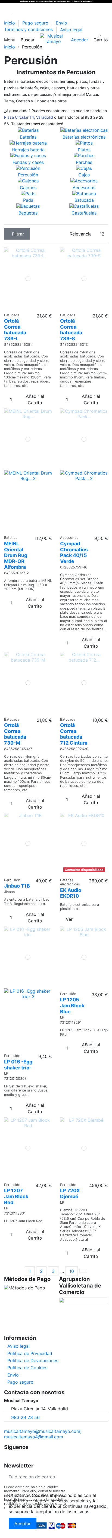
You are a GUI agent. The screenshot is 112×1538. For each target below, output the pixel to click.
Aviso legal (71, 29)
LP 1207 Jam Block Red (16, 1196)
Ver (69, 919)
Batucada (84, 200)
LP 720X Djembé (70, 1193)
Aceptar (22, 1523)
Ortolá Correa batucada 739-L (15, 329)
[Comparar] (26, 307)
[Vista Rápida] (30, 307)
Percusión (28, 175)
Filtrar (18, 234)
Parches (84, 162)
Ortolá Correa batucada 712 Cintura (73, 734)
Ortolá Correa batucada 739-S (71, 329)
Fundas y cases (28, 162)
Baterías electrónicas (84, 137)
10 (71, 1271)
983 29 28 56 (25, 1417)
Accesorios (84, 187)
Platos (84, 149)
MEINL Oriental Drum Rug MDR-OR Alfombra (15, 555)
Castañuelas (84, 213)
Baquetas (28, 213)
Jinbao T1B (17, 886)
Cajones (28, 187)
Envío (62, 23)
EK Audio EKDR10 (70, 893)
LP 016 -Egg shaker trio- (18, 1065)
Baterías (28, 137)
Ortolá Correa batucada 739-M (15, 734)
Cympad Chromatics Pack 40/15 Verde (74, 552)
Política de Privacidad (29, 1353)
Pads (28, 200)
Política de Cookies (27, 1367)
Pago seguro (36, 23)
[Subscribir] (103, 1477)
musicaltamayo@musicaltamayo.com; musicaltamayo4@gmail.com (42, 1434)
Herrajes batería (28, 149)
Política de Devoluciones (32, 1360)
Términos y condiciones (29, 29)
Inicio (10, 23)
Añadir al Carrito (35, 399)
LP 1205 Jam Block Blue (72, 1005)
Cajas (84, 175)
